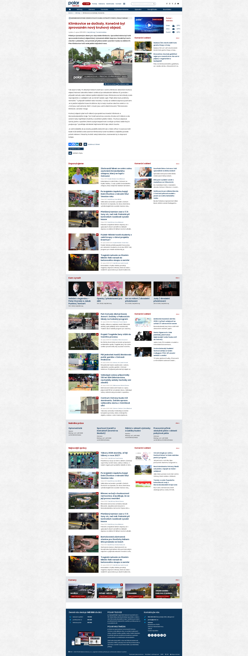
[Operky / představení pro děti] (110, 289)
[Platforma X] (172, 3)
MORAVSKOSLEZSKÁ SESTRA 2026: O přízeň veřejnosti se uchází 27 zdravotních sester (165, 321)
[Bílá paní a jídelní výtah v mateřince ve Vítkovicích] (143, 183)
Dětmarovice (116, 385)
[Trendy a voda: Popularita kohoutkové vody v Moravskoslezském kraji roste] (143, 483)
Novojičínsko (152, 9)
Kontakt (118, 4)
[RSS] (161, 635)
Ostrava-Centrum (118, 408)
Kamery (72, 580)
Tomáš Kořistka (101, 32)
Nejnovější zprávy (77, 448)
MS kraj (79, 9)
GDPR (161, 654)
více (177, 278)
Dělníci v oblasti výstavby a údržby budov (137, 429)
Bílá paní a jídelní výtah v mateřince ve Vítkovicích (164, 181)
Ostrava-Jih (116, 362)
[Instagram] (169, 3)
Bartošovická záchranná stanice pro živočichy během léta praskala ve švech (115, 539)
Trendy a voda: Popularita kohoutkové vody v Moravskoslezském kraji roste (165, 482)
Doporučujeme (76, 163)
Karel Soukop (119, 458)
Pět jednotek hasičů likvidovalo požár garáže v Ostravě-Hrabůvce (116, 357)
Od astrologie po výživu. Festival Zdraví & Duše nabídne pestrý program (166, 455)
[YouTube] (178, 3)
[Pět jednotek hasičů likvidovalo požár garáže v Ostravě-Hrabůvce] (83, 361)
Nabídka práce (76, 423)
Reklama (102, 4)
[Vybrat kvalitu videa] (131, 84)
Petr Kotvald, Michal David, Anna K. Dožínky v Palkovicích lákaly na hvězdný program (115, 316)
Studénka (115, 340)
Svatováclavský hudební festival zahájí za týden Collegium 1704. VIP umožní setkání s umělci (164, 352)
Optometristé (75, 428)
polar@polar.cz (153, 620)
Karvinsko (104, 9)
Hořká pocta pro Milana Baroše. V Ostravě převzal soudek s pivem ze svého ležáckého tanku (166, 194)
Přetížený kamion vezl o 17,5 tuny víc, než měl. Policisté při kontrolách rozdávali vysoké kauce (115, 215)
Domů (70, 13)
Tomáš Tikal (125, 242)
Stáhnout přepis (111, 84)
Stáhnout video (124, 84)
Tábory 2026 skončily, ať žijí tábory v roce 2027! (114, 454)
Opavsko (138, 9)
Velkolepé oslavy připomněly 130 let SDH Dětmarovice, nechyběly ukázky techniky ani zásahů (116, 379)
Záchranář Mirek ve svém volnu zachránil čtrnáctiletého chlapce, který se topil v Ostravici (116, 172)
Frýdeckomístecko (121, 9)
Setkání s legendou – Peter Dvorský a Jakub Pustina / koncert (79, 301)
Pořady (94, 4)
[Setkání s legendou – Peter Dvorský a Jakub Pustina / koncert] (81, 289)
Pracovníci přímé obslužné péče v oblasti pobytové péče (165, 431)
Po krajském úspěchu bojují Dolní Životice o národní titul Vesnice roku (115, 194)
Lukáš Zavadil (124, 263)
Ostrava (91, 9)
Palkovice (115, 322)
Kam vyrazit (74, 277)
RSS (168, 654)
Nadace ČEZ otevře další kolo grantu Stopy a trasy (165, 44)
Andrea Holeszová (120, 545)
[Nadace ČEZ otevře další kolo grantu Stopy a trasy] (143, 46)
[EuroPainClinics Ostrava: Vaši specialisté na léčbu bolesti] (143, 172)
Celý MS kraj (110, 199)
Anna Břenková (121, 179)
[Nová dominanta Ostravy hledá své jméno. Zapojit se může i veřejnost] (143, 470)
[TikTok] (175, 3)
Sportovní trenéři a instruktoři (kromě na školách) (107, 431)
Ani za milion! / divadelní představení (137, 299)
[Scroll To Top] (244, 654)
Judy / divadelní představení (162, 299)
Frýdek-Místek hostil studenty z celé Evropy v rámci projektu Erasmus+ (116, 237)
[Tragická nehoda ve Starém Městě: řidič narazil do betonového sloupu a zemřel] (83, 262)
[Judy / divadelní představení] (167, 289)
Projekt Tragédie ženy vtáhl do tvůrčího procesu (116, 335)
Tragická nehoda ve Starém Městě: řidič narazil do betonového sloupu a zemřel (115, 258)
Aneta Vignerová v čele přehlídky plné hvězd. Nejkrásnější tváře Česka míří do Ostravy (165, 336)
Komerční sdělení (143, 38)
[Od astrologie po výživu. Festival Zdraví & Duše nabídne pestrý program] (143, 456)
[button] (124, 3)
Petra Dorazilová (123, 340)
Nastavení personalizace (136, 654)
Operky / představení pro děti (109, 299)
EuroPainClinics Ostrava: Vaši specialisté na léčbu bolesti (165, 169)
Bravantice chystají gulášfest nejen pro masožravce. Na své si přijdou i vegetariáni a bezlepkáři (166, 57)
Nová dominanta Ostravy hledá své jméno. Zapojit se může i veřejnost (166, 468)
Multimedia (110, 4)
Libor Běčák (118, 199)
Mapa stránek (176, 654)
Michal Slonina (125, 385)
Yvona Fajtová (123, 322)
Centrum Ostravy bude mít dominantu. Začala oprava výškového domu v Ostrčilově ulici (115, 402)
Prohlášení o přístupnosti (152, 654)
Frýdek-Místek (112, 179)
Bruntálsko (167, 9)
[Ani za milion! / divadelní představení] (138, 289)
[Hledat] (154, 3)
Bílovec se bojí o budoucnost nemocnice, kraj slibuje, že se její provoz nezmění (115, 496)
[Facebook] (166, 3)
